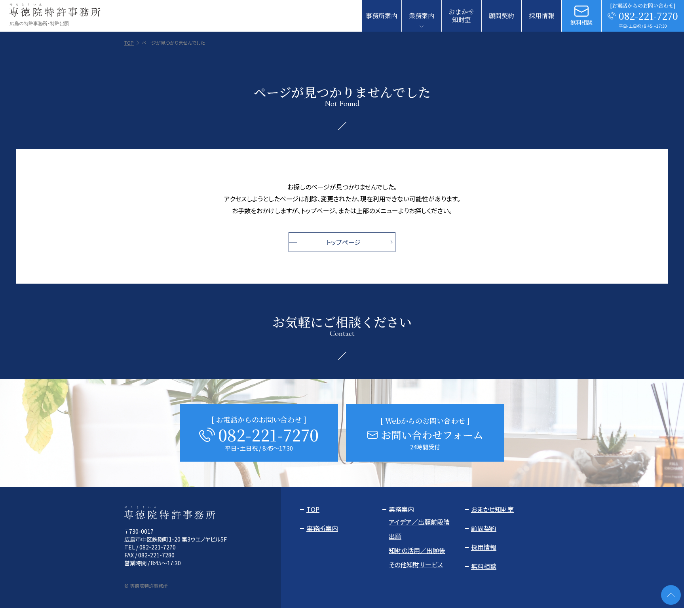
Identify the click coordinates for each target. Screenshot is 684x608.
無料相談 (483, 566)
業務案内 (421, 15)
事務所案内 (381, 15)
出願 (395, 536)
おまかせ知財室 (461, 15)
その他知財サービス (416, 564)
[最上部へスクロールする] (671, 595)
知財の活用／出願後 (417, 550)
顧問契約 (501, 15)
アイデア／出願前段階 (419, 522)
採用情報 (541, 15)
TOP (129, 43)
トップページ (343, 242)
